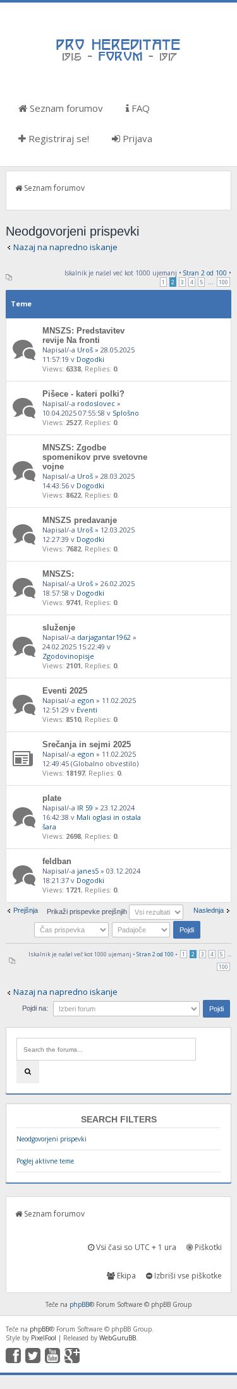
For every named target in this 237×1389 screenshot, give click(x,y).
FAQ (139, 108)
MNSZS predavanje (79, 520)
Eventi (86, 709)
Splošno (125, 413)
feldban (56, 861)
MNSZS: (58, 574)
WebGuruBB (117, 1337)
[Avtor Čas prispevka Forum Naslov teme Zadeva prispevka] (72, 929)
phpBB (79, 1304)
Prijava (136, 138)
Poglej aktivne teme (45, 1161)
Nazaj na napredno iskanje (65, 247)
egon (85, 700)
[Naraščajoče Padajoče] (157, 929)
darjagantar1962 (104, 637)
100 (223, 282)
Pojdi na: (35, 1008)
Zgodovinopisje (68, 656)
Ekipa (125, 1275)
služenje (58, 627)
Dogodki (90, 359)
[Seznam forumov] (119, 60)
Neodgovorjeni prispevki (51, 1138)
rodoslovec (96, 403)
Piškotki (207, 1247)
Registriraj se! (57, 138)
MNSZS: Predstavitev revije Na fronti (83, 335)
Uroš (85, 349)
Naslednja (208, 910)
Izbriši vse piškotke (187, 1275)
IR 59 (85, 807)
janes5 (88, 870)
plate (51, 798)
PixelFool (43, 1337)
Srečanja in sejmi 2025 (86, 744)
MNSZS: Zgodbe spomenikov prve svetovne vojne (94, 457)
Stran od (205, 272)
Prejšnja (25, 910)
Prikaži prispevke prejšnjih (88, 911)
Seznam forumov (65, 108)
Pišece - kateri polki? (83, 394)
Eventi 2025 (64, 690)
